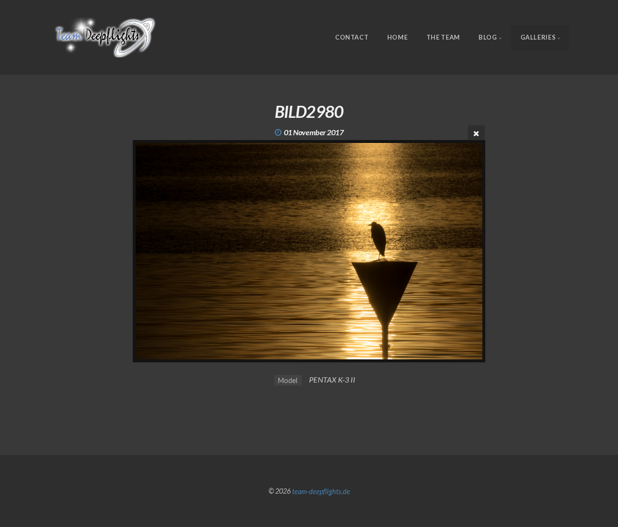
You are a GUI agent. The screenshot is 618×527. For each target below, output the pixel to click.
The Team (443, 37)
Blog (487, 37)
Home (397, 37)
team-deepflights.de (321, 491)
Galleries (538, 37)
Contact (351, 37)
